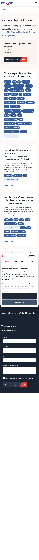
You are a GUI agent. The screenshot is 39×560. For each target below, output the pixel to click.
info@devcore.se (10, 330)
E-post (5, 347)
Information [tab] (19, 261)
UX (20, 94)
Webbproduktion (10, 102)
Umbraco (14, 94)
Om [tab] (32, 261)
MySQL (28, 90)
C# (19, 82)
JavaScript (29, 86)
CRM (6, 90)
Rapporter (20, 98)
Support (12, 98)
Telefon (5, 356)
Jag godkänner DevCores (20, 378)
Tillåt (19, 296)
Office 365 (27, 94)
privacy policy (28, 378)
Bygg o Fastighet (10, 123)
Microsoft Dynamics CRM (13, 111)
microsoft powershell (11, 136)
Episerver (7, 82)
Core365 (23, 132)
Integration (21, 102)
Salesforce (8, 86)
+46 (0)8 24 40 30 (10, 326)
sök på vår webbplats (15, 32)
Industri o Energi (28, 111)
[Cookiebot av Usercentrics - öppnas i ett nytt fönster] (28, 256)
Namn (5, 337)
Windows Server (18, 86)
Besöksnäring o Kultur (24, 123)
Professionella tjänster (12, 132)
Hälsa (20, 115)
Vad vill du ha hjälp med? (11, 365)
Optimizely (30, 102)
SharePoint (25, 82)
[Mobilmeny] (36, 3)
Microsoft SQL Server (17, 90)
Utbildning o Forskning (12, 127)
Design (7, 94)
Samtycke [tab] (7, 261)
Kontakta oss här (12, 59)
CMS (6, 98)
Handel (13, 115)
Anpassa (18, 302)
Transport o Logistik (11, 119)
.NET (14, 82)
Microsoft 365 (15, 107)
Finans (7, 115)
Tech (20, 119)
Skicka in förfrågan (11, 385)
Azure (6, 107)
